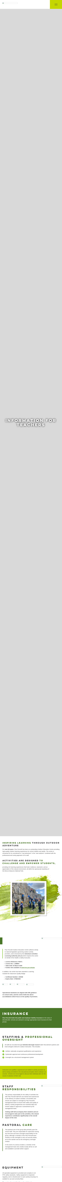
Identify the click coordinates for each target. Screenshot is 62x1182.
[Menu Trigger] (56, 4)
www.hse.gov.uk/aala (28, 967)
